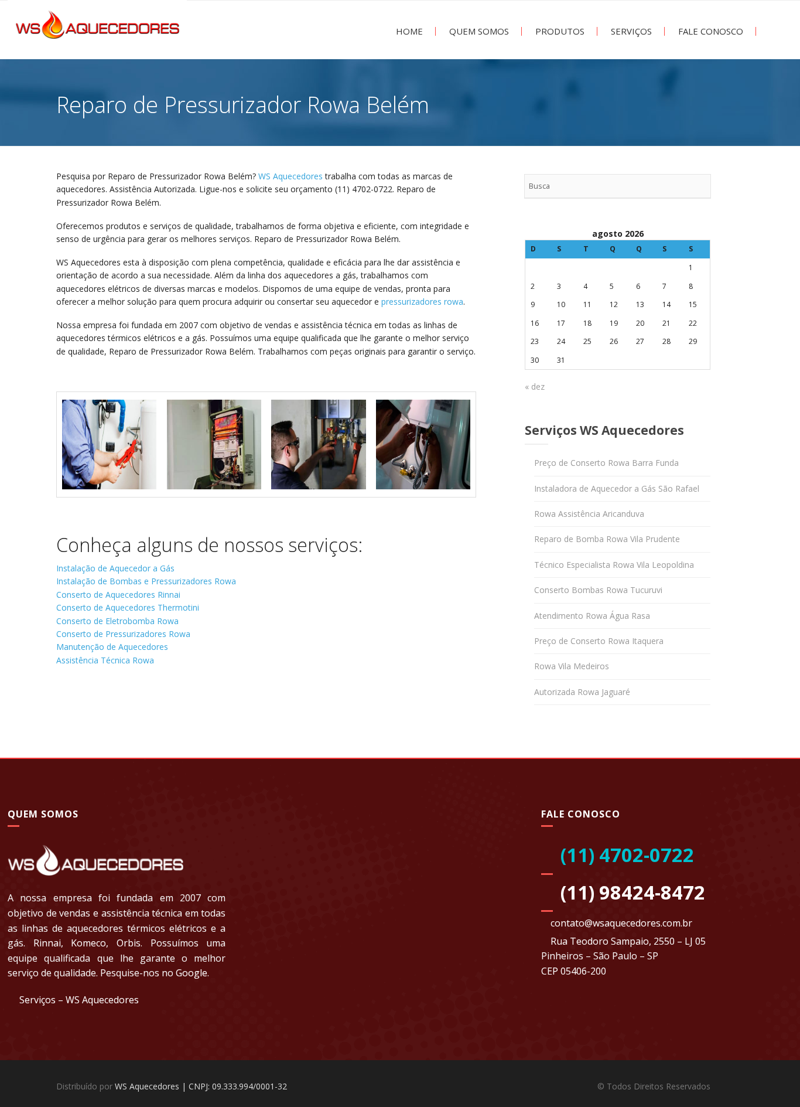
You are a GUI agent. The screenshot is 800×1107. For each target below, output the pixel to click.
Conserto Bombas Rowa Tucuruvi (598, 589)
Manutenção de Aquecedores (112, 646)
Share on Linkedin (130, 707)
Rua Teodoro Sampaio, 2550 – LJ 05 (628, 941)
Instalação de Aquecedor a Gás (115, 568)
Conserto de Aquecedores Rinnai (118, 594)
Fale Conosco (709, 31)
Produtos (558, 31)
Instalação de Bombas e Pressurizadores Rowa (146, 581)
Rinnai (47, 942)
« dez (535, 386)
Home (408, 31)
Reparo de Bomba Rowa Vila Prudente (607, 538)
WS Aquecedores (290, 176)
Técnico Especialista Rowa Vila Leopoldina (614, 564)
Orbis (129, 942)
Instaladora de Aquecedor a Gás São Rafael (616, 488)
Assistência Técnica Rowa (105, 660)
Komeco (88, 942)
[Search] (698, 186)
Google (191, 972)
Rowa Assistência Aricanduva (589, 513)
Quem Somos (478, 31)
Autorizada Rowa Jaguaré (582, 691)
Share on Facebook (69, 707)
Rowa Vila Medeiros (571, 666)
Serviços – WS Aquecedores (79, 999)
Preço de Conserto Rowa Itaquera (599, 640)
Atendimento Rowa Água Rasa (592, 615)
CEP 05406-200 (573, 971)
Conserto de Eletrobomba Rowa (117, 620)
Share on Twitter (100, 707)
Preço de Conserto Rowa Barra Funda (606, 462)
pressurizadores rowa (422, 301)
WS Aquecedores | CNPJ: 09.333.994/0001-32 (201, 1086)
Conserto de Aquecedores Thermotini (127, 607)
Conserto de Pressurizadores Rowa (123, 633)
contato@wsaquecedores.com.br (621, 923)
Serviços (630, 31)
